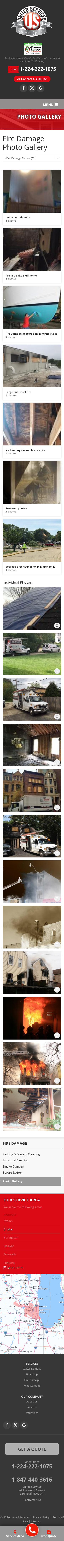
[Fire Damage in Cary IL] (32, 745)
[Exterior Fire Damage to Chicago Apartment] (32, 927)
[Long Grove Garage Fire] (32, 836)
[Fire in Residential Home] (32, 1063)
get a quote (32, 1449)
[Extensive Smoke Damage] (32, 881)
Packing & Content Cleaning (21, 1154)
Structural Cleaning (15, 1160)
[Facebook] (23, 88)
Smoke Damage (13, 1166)
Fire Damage (15, 1143)
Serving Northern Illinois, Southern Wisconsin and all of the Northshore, (32, 60)
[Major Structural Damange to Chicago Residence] (32, 972)
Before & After (12, 1172)
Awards (32, 1407)
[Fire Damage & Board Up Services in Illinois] (32, 790)
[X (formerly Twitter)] (32, 88)
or (32, 79)
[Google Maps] (40, 88)
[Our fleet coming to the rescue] (32, 654)
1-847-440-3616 (32, 1479)
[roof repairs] (32, 608)
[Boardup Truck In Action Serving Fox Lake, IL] (32, 699)
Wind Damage (32, 1385)
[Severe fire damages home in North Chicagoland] (32, 1109)
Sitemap (36, 1521)
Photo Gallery (12, 1181)
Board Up (32, 1374)
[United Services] (32, 1530)
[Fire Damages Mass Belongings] (32, 1018)
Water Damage (32, 1368)
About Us (32, 1401)
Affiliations (32, 1413)
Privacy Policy (41, 1517)
